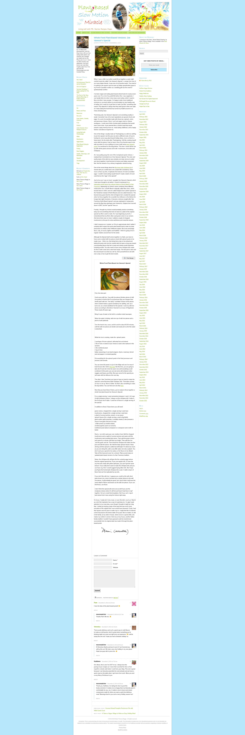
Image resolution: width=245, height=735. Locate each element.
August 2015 (142, 313)
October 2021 (143, 132)
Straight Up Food (144, 104)
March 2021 (142, 147)
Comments (143, 413)
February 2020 (143, 178)
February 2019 (143, 207)
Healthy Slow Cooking (145, 96)
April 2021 (142, 145)
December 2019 (143, 184)
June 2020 (142, 168)
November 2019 (143, 186)
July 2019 (142, 196)
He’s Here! (79, 79)
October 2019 (143, 189)
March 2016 (142, 295)
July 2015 (142, 315)
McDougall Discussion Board (147, 101)
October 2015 (143, 307)
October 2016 (143, 276)
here (122, 385)
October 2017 (143, 248)
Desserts (79, 116)
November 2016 (143, 274)
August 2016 (142, 282)
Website (115, 567)
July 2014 (142, 346)
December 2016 (143, 271)
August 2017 (142, 253)
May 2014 (142, 351)
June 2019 (142, 199)
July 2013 (142, 377)
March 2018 (142, 235)
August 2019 (142, 194)
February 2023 (143, 116)
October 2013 (143, 369)
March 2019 (142, 204)
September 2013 (143, 372)
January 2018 (143, 240)
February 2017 (143, 266)
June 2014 (142, 349)
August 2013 (142, 375)
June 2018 (142, 227)
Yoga (78, 163)
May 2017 (142, 258)
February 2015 (143, 328)
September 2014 (143, 341)
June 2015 (142, 318)
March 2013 (142, 387)
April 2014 (142, 354)
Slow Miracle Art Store (100, 32)
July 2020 (142, 165)
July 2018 (142, 225)
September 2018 (143, 220)
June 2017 (142, 256)
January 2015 (143, 331)
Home (78, 32)
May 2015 (142, 320)
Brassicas (79, 113)
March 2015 (142, 326)
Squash (79, 158)
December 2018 (143, 212)
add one (116, 597)
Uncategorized (81, 160)
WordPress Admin (122, 730)
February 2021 (143, 150)
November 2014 (143, 336)
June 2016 (142, 287)
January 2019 (143, 209)
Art (77, 108)
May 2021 (142, 142)
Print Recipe (130, 258)
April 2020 (142, 173)
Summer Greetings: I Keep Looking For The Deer (83, 90)
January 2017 (143, 269)
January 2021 (143, 153)
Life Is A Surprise (81, 86)
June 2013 (142, 380)
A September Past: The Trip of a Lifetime (83, 172)
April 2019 (142, 202)
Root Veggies (80, 151)
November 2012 (143, 398)
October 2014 (143, 338)
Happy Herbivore (144, 93)
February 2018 (143, 238)
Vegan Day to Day (144, 106)
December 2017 (143, 243)
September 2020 (143, 160)
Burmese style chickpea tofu (123, 167)
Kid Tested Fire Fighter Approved (148, 98)
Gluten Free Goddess (145, 91)
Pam (95, 602)
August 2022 (142, 122)
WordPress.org (143, 416)
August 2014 (142, 344)
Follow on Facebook (137, 32)
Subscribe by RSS (146, 80)
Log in (141, 408)
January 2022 (143, 127)
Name (115, 560)
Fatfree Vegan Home (119, 32)
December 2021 (143, 129)
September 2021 (143, 135)
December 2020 (143, 155)
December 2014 (143, 333)
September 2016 (143, 279)
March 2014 (142, 356)
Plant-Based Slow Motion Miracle (122, 16)
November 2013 (143, 367)
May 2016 (142, 289)
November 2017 (143, 245)
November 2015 (143, 305)
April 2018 (142, 233)
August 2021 (142, 137)
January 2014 (143, 362)
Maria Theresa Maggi (101, 42)
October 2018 (143, 217)
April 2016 (142, 292)
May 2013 (142, 382)
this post (112, 367)
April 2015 (142, 323)
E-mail (115, 564)
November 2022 (143, 119)
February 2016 (143, 297)
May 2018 (142, 230)
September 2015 (143, 310)
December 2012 (143, 395)
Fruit (78, 122)
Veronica (97, 627)
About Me (85, 32)
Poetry (78, 148)
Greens (79, 125)
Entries (142, 411)
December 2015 (143, 302)
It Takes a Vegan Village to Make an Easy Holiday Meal (118, 713)
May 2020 (142, 171)
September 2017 (143, 251)
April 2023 (142, 114)
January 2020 (143, 181)
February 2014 (143, 359)
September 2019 (143, 191)
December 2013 (143, 364)
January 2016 (143, 300)
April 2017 (142, 261)
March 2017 (142, 264)
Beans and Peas (81, 110)
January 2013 (143, 393)
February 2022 (143, 124)
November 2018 (143, 215)
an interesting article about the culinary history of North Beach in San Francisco (114, 184)
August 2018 (142, 222)
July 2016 (142, 284)
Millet (78, 136)
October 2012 (143, 400)
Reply (96, 610)
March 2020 (142, 176)
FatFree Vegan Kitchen (145, 88)
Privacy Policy (122, 727)
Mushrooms (80, 139)
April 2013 (142, 385)
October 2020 (143, 158)
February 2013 (143, 390)
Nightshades (80, 141)
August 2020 (142, 163)
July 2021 (142, 140)
